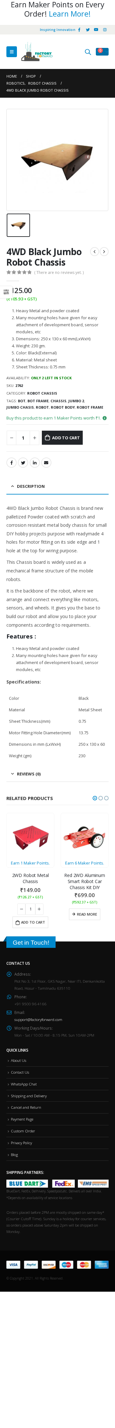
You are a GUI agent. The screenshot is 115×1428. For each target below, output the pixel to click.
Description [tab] (31, 486)
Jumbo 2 (76, 400)
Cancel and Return (26, 1107)
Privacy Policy (21, 1142)
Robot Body (63, 407)
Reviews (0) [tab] (29, 774)
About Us (18, 1060)
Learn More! (70, 14)
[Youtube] (96, 30)
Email (46, 462)
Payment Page (22, 1119)
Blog (14, 1154)
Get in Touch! (31, 942)
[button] (95, 798)
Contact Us (20, 1072)
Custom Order (23, 1130)
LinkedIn (35, 462)
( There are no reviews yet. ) (59, 272)
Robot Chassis (42, 393)
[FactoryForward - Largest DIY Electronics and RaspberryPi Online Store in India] (36, 52)
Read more (87, 914)
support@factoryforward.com (38, 1019)
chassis (58, 400)
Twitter (23, 462)
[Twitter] (88, 30)
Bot (22, 400)
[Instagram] (105, 30)
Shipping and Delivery (29, 1095)
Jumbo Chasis (20, 407)
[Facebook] (79, 30)
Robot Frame (90, 407)
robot (42, 407)
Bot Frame (38, 400)
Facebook (11, 462)
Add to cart (66, 438)
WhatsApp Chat (24, 1083)
